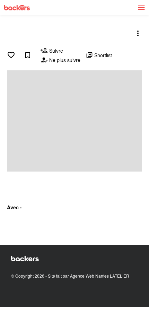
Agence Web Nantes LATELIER (99, 276)
